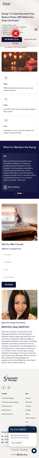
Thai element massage (8, 398)
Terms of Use (15, 450)
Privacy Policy (24, 450)
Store (27, 422)
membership (29, 402)
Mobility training (6, 410)
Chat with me (18, 443)
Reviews (28, 426)
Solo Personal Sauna (7, 414)
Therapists (28, 406)
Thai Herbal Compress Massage (10, 402)
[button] (15, 193)
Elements (28, 398)
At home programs (31, 418)
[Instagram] (9, 388)
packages (28, 410)
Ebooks (27, 414)
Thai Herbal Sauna (7, 406)
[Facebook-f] (4, 388)
